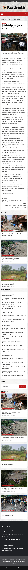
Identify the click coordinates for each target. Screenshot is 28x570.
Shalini (4, 261)
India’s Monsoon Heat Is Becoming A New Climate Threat (12, 346)
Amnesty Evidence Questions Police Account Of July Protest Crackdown (13, 311)
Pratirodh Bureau (7, 31)
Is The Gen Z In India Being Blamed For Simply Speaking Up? (13, 337)
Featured (4, 23)
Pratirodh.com (21, 567)
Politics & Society (10, 510)
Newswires (11, 559)
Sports (14, 563)
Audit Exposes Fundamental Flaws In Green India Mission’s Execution (14, 316)
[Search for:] (10, 386)
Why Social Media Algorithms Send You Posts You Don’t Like (13, 350)
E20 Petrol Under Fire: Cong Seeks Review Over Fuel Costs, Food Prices (13, 341)
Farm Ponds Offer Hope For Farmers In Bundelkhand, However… (11, 303)
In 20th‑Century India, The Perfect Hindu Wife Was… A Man (13, 329)
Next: (15, 205)
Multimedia (14, 561)
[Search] (26, 14)
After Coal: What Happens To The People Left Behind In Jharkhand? (13, 376)
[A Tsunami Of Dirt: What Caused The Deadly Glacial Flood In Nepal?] (14, 478)
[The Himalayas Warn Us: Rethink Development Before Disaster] (14, 248)
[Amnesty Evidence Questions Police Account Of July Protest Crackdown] (14, 503)
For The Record (21, 561)
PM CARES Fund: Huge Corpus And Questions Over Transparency (13, 363)
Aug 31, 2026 (13, 237)
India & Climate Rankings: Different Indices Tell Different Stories (13, 359)
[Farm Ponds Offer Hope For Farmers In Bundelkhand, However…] (14, 272)
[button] (2, 13)
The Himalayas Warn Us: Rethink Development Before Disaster (13, 299)
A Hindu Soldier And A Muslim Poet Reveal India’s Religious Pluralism (13, 371)
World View (5, 559)
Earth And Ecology (6, 230)
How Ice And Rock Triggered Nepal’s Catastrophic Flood (11, 294)
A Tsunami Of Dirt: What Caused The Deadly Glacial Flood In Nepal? (13, 307)
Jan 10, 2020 (13, 31)
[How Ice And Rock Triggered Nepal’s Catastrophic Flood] (14, 223)
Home (6, 557)
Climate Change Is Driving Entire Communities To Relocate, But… (14, 367)
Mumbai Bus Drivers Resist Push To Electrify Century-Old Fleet (12, 333)
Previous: (12, 200)
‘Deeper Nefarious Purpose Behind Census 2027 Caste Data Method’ (13, 354)
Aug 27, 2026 (9, 261)
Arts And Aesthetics (20, 559)
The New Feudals (6, 561)
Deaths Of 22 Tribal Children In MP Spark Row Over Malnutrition (13, 324)
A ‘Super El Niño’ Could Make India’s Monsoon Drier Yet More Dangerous (13, 320)
